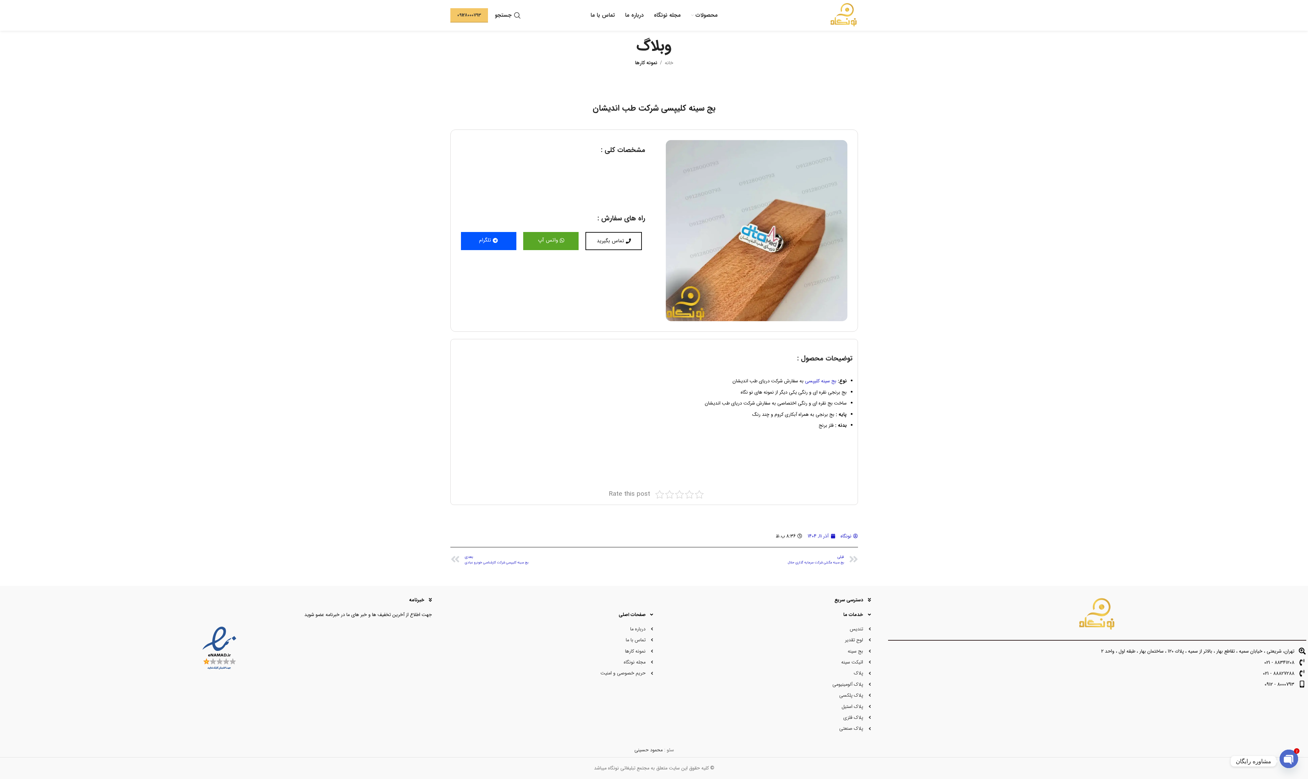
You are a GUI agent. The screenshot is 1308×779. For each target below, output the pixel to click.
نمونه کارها (646, 63)
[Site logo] (844, 15)
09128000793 (469, 15)
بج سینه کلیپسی (820, 381)
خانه (669, 63)
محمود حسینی (648, 750)
